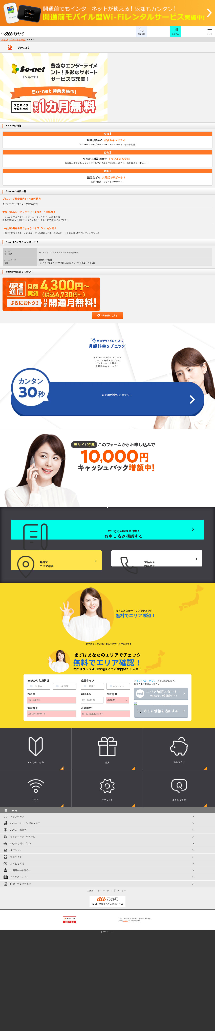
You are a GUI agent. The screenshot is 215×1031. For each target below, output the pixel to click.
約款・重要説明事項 (20, 884)
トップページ (17, 816)
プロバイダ (16, 857)
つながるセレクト (19, 877)
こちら (125, 921)
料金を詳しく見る (109, 315)
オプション (16, 850)
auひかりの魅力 (18, 830)
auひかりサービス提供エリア (25, 823)
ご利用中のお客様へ (20, 870)
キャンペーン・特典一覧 (22, 836)
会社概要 (90, 891)
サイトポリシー (123, 891)
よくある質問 (17, 863)
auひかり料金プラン (20, 843)
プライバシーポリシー (105, 891)
